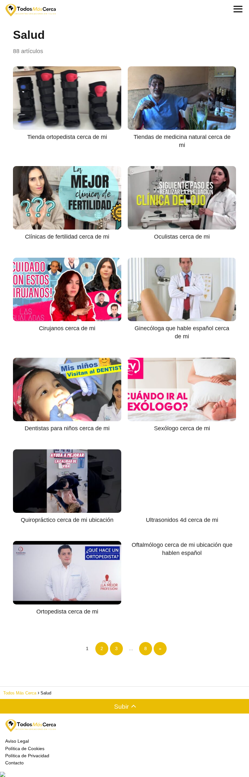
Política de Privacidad (27, 755)
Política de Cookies (24, 748)
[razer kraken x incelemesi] (124, 774)
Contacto (14, 762)
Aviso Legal (17, 741)
